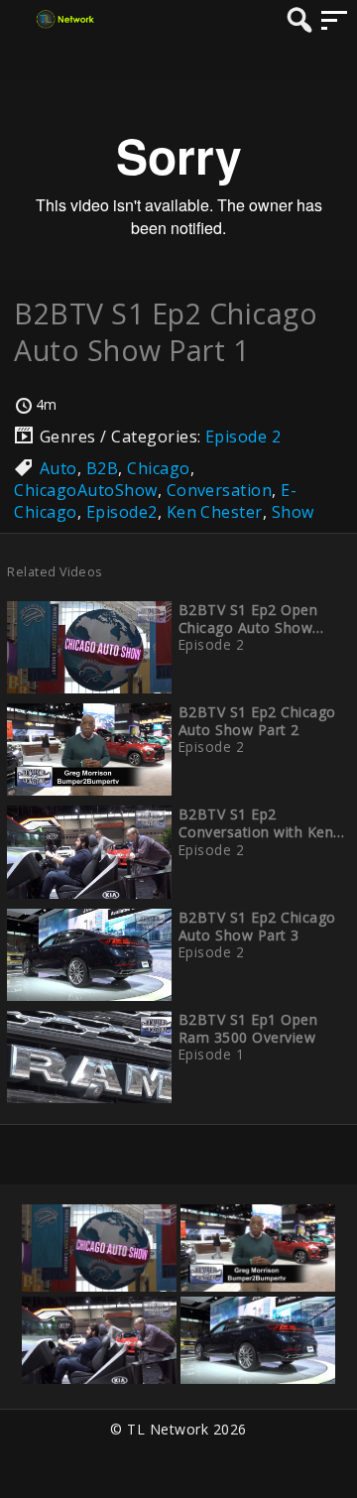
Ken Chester (215, 512)
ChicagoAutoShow (85, 490)
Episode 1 (211, 1054)
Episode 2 (243, 436)
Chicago (158, 468)
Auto (58, 468)
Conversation (220, 490)
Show (293, 512)
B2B (102, 468)
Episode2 (122, 512)
